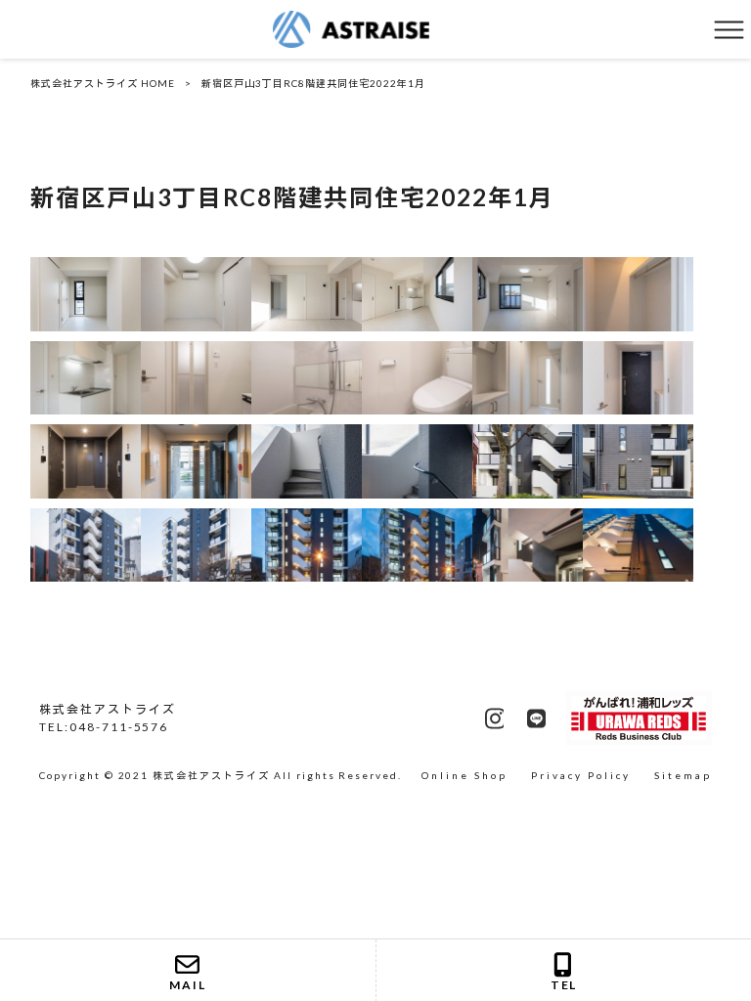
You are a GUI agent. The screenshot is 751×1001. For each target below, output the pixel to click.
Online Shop (464, 775)
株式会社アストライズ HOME (102, 83)
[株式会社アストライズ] (350, 28)
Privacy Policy (581, 775)
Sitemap (683, 775)
